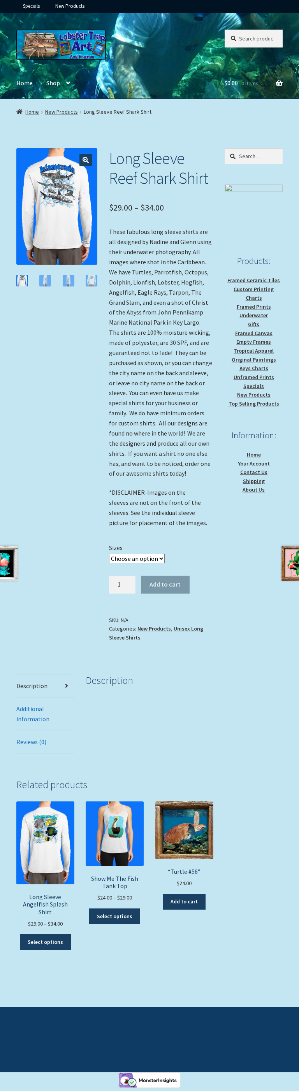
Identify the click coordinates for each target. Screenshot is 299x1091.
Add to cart (165, 584)
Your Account (254, 463)
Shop (53, 83)
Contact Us (253, 472)
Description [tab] (31, 686)
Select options (45, 941)
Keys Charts (253, 368)
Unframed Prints (254, 377)
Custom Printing (254, 289)
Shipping (254, 481)
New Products (69, 6)
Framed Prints (254, 306)
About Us (254, 489)
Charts (254, 297)
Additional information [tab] (32, 714)
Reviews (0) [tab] (31, 742)
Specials (31, 6)
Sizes (116, 548)
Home (24, 83)
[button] (85, 160)
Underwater (253, 315)
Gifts (253, 324)
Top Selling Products (254, 403)
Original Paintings (254, 359)
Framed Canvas (254, 333)
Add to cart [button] (184, 901)
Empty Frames (253, 341)
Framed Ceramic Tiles (253, 280)
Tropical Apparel (254, 350)
